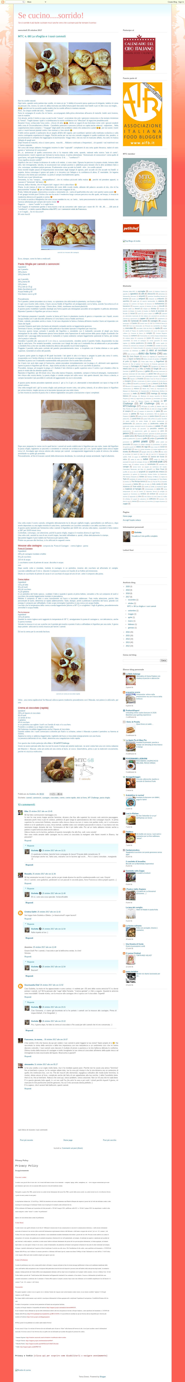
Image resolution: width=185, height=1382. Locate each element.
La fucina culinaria (133, 926)
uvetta (141, 491)
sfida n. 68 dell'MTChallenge (58, 743)
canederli (154, 316)
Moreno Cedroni (144, 401)
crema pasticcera (137, 343)
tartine (140, 479)
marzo (130, 621)
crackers (157, 338)
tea (146, 479)
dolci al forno (82, 798)
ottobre (131, 603)
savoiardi (126, 462)
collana (125, 333)
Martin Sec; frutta (148, 388)
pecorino (143, 428)
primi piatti (140, 441)
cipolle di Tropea (130, 331)
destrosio (135, 350)
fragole (145, 366)
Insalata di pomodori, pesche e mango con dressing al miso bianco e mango (149, 744)
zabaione (143, 499)
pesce (126, 433)
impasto (132, 378)
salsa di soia (135, 459)
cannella (162, 316)
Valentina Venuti (151, 491)
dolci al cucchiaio (158, 350)
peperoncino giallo (141, 431)
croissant (141, 345)
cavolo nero (143, 323)
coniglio (149, 333)
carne (125, 321)
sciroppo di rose (142, 462)
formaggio (135, 366)
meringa (154, 393)
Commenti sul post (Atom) (72, 1148)
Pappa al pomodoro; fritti (148, 414)
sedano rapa (127, 464)
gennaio (131, 628)
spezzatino (126, 474)
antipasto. (160, 299)
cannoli (29, 798)
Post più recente (26, 1140)
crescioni (133, 345)
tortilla (152, 486)
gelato (147, 371)
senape (126, 467)
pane (158, 411)
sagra (136, 457)
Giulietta (34, 851)
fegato (135, 361)
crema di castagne (140, 340)
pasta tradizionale (158, 421)
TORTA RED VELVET (144, 955)
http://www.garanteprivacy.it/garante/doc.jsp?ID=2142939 (43, 1314)
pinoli (162, 436)
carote (144, 321)
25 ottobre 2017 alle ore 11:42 (49, 912)
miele (132, 398)
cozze (149, 338)
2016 (128, 632)
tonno (136, 484)
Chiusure (147, 326)
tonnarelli (128, 484)
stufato (141, 476)
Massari (125, 391)
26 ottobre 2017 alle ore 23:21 (54, 1007)
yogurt (135, 499)
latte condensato (139, 381)
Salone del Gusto (157, 457)
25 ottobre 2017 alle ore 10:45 (40, 811)
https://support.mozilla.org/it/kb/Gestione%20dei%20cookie (42, 1344)
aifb (142, 294)
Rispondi (28, 841)
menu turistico (132, 972)
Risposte (30, 846)
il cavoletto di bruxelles (135, 861)
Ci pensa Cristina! (133, 953)
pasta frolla (136, 418)
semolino (162, 464)
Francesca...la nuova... (34, 1039)
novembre (132, 600)
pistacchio (132, 438)
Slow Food (160, 469)
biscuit (137, 308)
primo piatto (160, 442)
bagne (142, 304)
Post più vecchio (109, 1140)
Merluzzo (143, 396)
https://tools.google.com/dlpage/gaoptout (38, 1317)
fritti (136, 369)
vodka (165, 496)
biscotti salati (127, 308)
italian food (149, 378)
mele (135, 393)
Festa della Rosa (147, 361)
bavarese (126, 306)
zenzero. (162, 499)
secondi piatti (156, 462)
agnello (125, 294)
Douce (145, 356)
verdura (143, 494)
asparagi (125, 304)
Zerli (124, 501)
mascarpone (161, 388)
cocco (155, 331)
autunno (134, 304)
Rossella (28, 874)
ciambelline (156, 326)
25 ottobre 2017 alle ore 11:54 (53, 929)
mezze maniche (155, 396)
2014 (128, 639)
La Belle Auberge (133, 674)
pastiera (150, 426)
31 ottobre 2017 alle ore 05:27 (46, 1064)
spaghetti (142, 472)
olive (153, 409)
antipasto (151, 299)
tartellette (132, 479)
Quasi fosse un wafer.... (144, 724)
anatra (134, 299)
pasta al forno (142, 416)
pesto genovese (162, 433)
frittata (163, 366)
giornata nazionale (159, 371)
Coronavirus (143, 336)
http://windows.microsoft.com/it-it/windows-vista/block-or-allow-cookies (46, 1337)
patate (157, 426)
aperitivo (126, 301)
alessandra (29, 1064)
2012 (128, 646)
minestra (148, 398)
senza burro (137, 467)
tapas (163, 476)
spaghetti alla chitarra (156, 472)
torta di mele (145, 484)
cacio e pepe (148, 313)
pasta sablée (130, 421)
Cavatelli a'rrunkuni (143, 873)
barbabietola (159, 304)
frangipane (154, 366)
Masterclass (134, 391)
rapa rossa (154, 447)
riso (156, 452)
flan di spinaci (136, 364)
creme (62, 798)
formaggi (125, 366)
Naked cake (161, 406)
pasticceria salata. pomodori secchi (134, 426)
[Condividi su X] (56, 794)
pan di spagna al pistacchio (143, 411)
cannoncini (37, 798)
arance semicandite (148, 301)
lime (149, 383)
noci (142, 409)
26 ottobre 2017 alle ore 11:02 (51, 985)
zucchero (142, 501)
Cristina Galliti (31, 912)
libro (129, 383)
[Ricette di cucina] (131, 232)
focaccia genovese (158, 364)
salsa (125, 459)
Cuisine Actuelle (138, 348)
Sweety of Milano (152, 476)
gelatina (140, 371)
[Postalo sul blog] (53, 794)
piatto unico (129, 436)
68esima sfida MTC (49, 209)
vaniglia (162, 491)
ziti (129, 501)
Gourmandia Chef (32, 985)
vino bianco (148, 496)
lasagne (128, 381)
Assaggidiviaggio (133, 777)
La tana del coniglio (134, 907)
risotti (135, 454)
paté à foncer (131, 428)
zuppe (125, 504)
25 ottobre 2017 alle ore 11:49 (53, 893)
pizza (139, 438)
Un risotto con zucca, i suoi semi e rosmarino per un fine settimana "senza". (148, 836)
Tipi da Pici (156, 481)
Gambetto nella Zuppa (135, 871)
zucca (134, 501)
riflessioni (135, 452)
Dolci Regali (134, 356)
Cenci (131, 326)
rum (152, 454)
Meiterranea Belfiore (158, 391)
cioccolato (55, 798)
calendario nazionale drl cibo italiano (136, 316)
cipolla (157, 328)
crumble (158, 345)
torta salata (156, 484)
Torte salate (137, 486)
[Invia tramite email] (51, 794)
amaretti (142, 296)
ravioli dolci (127, 449)
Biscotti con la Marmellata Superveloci (140, 864)
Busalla (125, 313)
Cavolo (134, 323)
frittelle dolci (127, 369)
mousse (156, 401)
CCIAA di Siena (160, 323)
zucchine (150, 501)
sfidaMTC (149, 469)
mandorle (160, 386)
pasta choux (154, 416)
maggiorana (137, 386)
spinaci (135, 474)
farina (138, 359)
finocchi (125, 364)
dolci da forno (147, 353)
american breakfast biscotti (156, 296)
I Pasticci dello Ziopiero (136, 889)
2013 (128, 642)
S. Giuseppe (161, 454)
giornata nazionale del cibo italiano (134, 374)
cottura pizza (129, 338)
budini (139, 311)
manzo (136, 388)
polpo (152, 438)
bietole (149, 306)
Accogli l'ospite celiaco (132, 520)
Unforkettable (149, 489)
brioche (125, 311)
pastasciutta (127, 423)
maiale (145, 386)
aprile (130, 617)
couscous (140, 338)
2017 (128, 597)
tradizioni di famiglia (133, 489)
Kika (26, 811)
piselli (124, 438)
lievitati (143, 383)
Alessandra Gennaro (129, 296)
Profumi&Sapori (132, 710)
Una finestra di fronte (134, 944)
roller (141, 454)
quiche (165, 444)
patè (165, 426)
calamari (164, 313)
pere (162, 431)
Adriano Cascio (160, 291)
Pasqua (125, 416)
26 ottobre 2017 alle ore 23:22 (54, 1021)
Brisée (132, 311)
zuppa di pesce (160, 501)
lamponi (164, 378)
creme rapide (71, 798)
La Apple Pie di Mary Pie (136, 740)
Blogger (103, 1377)
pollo (145, 438)
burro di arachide (157, 311)
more (132, 401)
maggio (131, 614)
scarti (132, 462)
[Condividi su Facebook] (58, 794)
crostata (150, 345)
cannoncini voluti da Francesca (74, 209)
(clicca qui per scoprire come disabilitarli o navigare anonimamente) (70, 1356)
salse (145, 459)
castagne (45, 798)
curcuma (148, 348)
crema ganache (155, 340)
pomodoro (126, 442)
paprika (162, 414)
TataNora (129, 832)
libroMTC (136, 383)
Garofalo (125, 371)
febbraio (131, 624)
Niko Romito (127, 409)
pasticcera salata (141, 423)
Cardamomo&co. (133, 850)
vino (139, 496)
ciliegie (165, 326)
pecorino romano (157, 428)
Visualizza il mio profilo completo (145, 536)
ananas (126, 299)
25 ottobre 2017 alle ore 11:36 (44, 874)
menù (143, 393)
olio (148, 409)
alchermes (161, 294)
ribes (136, 449)
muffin (152, 406)
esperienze (161, 356)
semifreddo (151, 464)
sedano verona (139, 464)
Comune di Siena (137, 333)
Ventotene (134, 494)
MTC (162, 404)
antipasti (142, 299)
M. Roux (164, 383)
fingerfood (160, 361)
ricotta (125, 452)
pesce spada (138, 433)
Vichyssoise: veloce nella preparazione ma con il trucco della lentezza (149, 697)
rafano (138, 447)
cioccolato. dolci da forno (144, 328)
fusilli (163, 369)
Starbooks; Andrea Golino (148, 474)
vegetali (125, 494)
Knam (158, 378)
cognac (162, 331)
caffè (157, 313)
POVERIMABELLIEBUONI (136, 759)
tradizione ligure (162, 486)
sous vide (133, 472)
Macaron (128, 386)
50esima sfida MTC (129, 291)
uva (135, 491)
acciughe (141, 291)
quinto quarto (129, 447)
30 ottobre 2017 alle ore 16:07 (56, 1039)
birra (155, 306)
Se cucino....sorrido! (51, 15)
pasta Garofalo (162, 418)
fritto (141, 369)
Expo (124, 359)
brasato (162, 308)
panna (133, 414)
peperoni (154, 431)
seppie (147, 467)
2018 (128, 593)
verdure (152, 494)
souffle (125, 472)
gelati (133, 371)
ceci (124, 326)
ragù (146, 447)
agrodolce (134, 294)
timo (149, 481)
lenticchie (162, 381)
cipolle (165, 328)
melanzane (126, 393)
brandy (153, 308)
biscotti (161, 306)
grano (125, 376)
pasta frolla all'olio (149, 418)
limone (155, 383)
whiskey (127, 499)
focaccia (146, 364)
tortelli (146, 486)
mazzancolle (145, 391)
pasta (133, 416)
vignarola (132, 496)
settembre (132, 611)
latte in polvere (152, 381)
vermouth (162, 494)
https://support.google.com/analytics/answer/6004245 (61, 1307)
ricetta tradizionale (159, 449)
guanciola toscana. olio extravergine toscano (143, 376)
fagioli (131, 359)
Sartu (162, 459)
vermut (125, 496)
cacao (132, 313)
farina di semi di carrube (151, 359)
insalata (140, 378)
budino (146, 311)
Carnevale (135, 321)
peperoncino (127, 431)
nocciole (135, 409)
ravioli (162, 447)
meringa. (134, 396)
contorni (134, 336)
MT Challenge (93, 798)
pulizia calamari (145, 444)
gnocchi (162, 374)
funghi (156, 369)
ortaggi (159, 409)
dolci (143, 351)
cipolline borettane (145, 331)
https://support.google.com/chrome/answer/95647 (39, 1340)
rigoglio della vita (147, 452)
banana (149, 304)
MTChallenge (129, 406)
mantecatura (127, 388)
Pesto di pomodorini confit (135, 946)
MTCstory (144, 406)
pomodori (160, 438)
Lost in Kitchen (132, 814)
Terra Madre (163, 479)
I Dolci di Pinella (133, 722)
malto (153, 386)
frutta (148, 369)
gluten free (153, 374)
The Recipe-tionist (138, 481)
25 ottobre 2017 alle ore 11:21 (53, 851)
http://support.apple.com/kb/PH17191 (30, 1347)
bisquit (145, 308)
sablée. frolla (127, 457)
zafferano (152, 499)
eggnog (152, 356)
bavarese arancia (138, 306)
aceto (150, 291)
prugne (135, 444)
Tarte (125, 479)
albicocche (151, 294)
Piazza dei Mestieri (144, 436)
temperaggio (153, 479)
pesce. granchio (149, 433)
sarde (156, 459)
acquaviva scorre (133, 692)
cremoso (125, 345)
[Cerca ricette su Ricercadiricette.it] (131, 241)
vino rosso (157, 496)
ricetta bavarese (145, 449)
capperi (142, 318)
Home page (68, 1140)
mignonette (139, 398)
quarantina (156, 444)
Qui (19, 538)
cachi (139, 313)
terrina (127, 481)
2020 (128, 586)
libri (124, 383)
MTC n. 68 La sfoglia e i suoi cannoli (141, 606)
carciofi (151, 318)
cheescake (138, 326)
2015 (128, 636)
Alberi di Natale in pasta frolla (147, 910)
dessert (156, 348)
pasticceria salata (157, 423)
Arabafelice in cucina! (135, 795)
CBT (151, 323)
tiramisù (164, 481)
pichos (156, 436)
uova (158, 489)
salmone (144, 457)
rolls (147, 454)
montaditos (157, 398)
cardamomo (161, 318)
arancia (161, 301)
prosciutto (126, 444)
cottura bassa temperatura (158, 336)
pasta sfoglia (105, 798)
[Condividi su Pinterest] (61, 794)
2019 (128, 590)
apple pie (136, 301)
